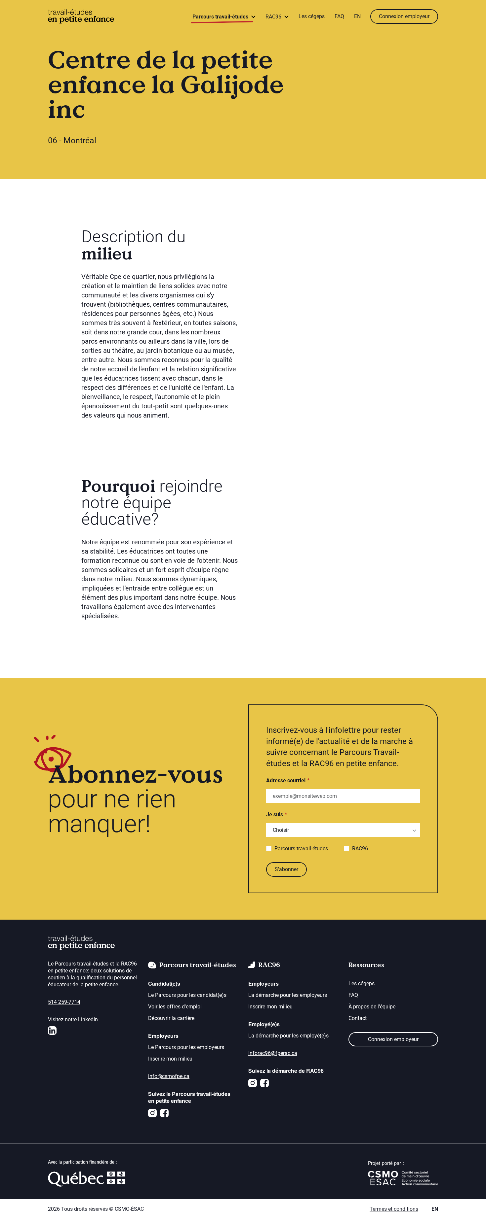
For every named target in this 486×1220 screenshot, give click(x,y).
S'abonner (286, 869)
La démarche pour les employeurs (287, 995)
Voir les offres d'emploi (175, 1006)
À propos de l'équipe (371, 1006)
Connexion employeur (404, 16)
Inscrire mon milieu (170, 1059)
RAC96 (360, 848)
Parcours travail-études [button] (221, 17)
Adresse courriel (285, 780)
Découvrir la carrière (171, 1018)
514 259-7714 (64, 1002)
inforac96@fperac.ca (272, 1053)
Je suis (274, 814)
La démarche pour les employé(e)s (288, 1036)
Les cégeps (312, 16)
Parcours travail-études (301, 848)
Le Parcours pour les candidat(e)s (187, 995)
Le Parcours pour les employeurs (186, 1047)
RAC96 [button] (274, 17)
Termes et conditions (394, 1209)
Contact (357, 1018)
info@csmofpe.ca (168, 1076)
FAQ (339, 16)
